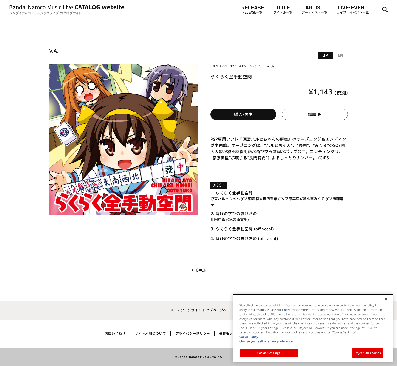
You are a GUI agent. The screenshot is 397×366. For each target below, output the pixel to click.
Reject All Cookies (368, 353)
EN (340, 55)
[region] (313, 328)
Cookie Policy (248, 337)
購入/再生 (243, 114)
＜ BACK (198, 270)
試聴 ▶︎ (315, 114)
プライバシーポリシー (192, 333)
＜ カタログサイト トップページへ (198, 310)
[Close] (386, 299)
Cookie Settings (269, 353)
